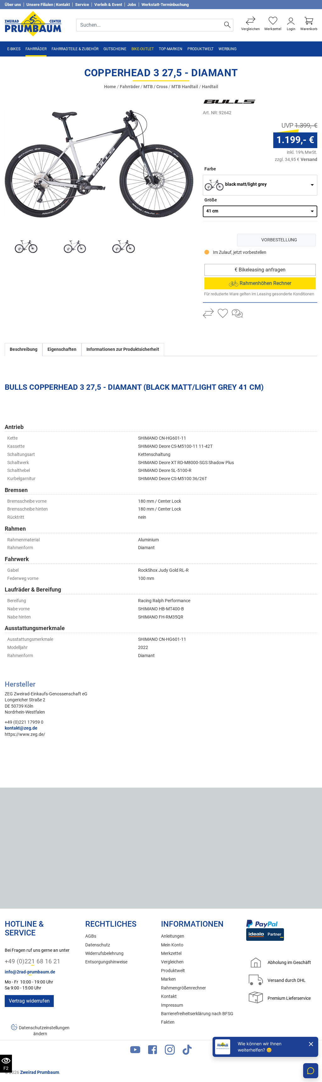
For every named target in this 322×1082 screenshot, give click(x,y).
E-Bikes (13, 49)
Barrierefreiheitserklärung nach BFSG (197, 1013)
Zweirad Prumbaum (39, 1072)
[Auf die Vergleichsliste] (208, 314)
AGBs (90, 936)
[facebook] (152, 1051)
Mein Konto (172, 945)
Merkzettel (171, 953)
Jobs (131, 4)
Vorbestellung (279, 240)
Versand (309, 159)
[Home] (33, 23)
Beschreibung (23, 349)
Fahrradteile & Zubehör (75, 49)
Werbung (227, 49)
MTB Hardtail (184, 86)
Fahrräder (36, 49)
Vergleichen (172, 962)
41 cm (212, 211)
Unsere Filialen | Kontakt (48, 4)
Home (110, 86)
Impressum (172, 1005)
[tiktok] (187, 1051)
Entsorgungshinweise (106, 962)
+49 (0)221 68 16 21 (32, 961)
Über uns (13, 4)
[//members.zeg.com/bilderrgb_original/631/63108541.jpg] (99, 163)
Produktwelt (200, 49)
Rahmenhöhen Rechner (264, 283)
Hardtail (210, 86)
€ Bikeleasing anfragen (260, 270)
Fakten (168, 1022)
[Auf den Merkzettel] (222, 314)
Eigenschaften (61, 349)
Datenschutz (97, 945)
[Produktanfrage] (237, 314)
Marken (168, 979)
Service (82, 4)
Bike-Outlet (142, 49)
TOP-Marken (170, 49)
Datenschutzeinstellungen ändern (44, 1030)
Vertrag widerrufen (29, 1001)
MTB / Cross (155, 86)
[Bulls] (240, 101)
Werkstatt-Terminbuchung (165, 4)
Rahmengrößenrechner (183, 988)
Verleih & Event (108, 4)
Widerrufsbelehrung (104, 953)
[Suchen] (227, 25)
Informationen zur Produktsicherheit (122, 349)
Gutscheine (114, 49)
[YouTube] (135, 1051)
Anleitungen (172, 936)
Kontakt (169, 996)
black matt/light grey (246, 184)
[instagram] (170, 1051)
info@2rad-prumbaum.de (30, 972)
